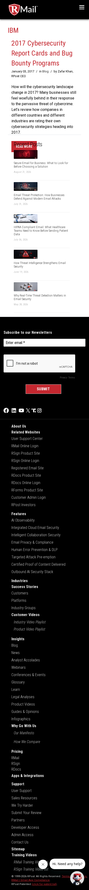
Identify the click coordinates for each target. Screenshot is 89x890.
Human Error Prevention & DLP (34, 549)
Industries (19, 581)
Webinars (18, 667)
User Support (21, 790)
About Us (18, 426)
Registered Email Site (27, 468)
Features (18, 514)
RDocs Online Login (25, 482)
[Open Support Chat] (77, 878)
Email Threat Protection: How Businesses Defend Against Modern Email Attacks (39, 196)
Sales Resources (24, 798)
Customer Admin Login (28, 497)
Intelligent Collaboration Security (36, 535)
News (15, 652)
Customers (19, 593)
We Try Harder (22, 805)
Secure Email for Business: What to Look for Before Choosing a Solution (41, 164)
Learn (15, 689)
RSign (15, 763)
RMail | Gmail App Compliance (30, 880)
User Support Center (27, 438)
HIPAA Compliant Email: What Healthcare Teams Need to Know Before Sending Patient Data (41, 230)
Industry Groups (23, 608)
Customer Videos (25, 614)
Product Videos (23, 704)
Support (17, 784)
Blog (45, 71)
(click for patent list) (44, 884)
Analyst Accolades (25, 660)
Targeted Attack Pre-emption (33, 557)
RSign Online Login (25, 460)
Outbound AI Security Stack (32, 572)
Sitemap (18, 849)
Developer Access (25, 827)
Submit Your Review (26, 812)
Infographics (20, 719)
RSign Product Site (25, 453)
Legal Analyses (22, 697)
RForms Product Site (27, 490)
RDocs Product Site (26, 475)
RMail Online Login (24, 446)
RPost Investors (23, 505)
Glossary (18, 682)
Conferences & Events (28, 675)
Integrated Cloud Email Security (35, 527)
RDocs (16, 769)
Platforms (18, 600)
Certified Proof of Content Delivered (38, 564)
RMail (15, 758)
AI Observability (23, 520)
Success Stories (24, 586)
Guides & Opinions (25, 711)
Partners (18, 820)
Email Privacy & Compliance (32, 542)
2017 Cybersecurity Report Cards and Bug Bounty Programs (42, 53)
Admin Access (22, 835)
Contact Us (19, 842)
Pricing (17, 751)
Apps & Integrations (27, 775)
